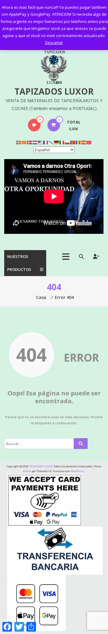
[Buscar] (81, 443)
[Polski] (67, 142)
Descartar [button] (54, 42)
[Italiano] (62, 142)
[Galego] (51, 142)
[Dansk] (29, 142)
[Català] (24, 142)
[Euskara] (19, 142)
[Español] (83, 142)
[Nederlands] (35, 142)
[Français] (46, 142)
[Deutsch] (56, 142)
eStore (27, 471)
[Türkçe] (89, 142)
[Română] (78, 142)
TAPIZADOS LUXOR (54, 91)
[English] (40, 142)
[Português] (73, 142)
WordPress (77, 471)
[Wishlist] (34, 125)
